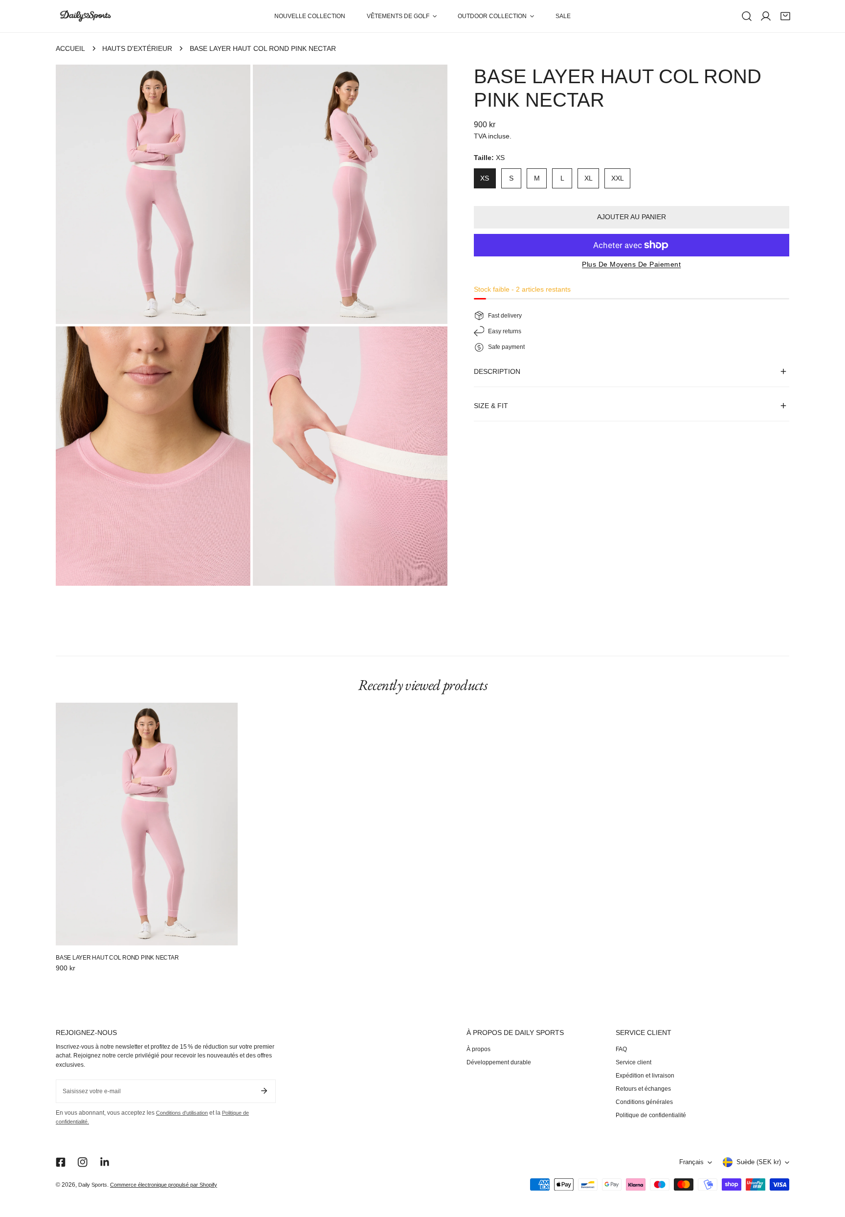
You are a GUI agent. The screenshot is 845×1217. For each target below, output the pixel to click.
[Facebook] (60, 1162)
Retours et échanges (643, 1088)
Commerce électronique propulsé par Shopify (163, 1185)
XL (588, 178)
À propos (478, 1049)
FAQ (621, 1049)
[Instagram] (83, 1162)
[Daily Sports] (85, 16)
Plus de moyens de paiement (631, 264)
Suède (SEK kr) (758, 1162)
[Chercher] (746, 16)
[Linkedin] (105, 1162)
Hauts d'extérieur (137, 48)
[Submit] (264, 1090)
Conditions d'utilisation (182, 1113)
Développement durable (499, 1062)
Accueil (70, 48)
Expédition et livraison (645, 1075)
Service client (633, 1062)
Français (691, 1162)
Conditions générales (644, 1102)
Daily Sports (92, 1185)
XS (484, 178)
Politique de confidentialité (651, 1115)
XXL (617, 178)
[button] (401, 16)
